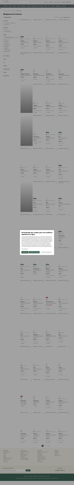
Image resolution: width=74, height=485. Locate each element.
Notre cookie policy (24, 248)
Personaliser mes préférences (46, 252)
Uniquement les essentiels (34, 252)
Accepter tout (25, 252)
